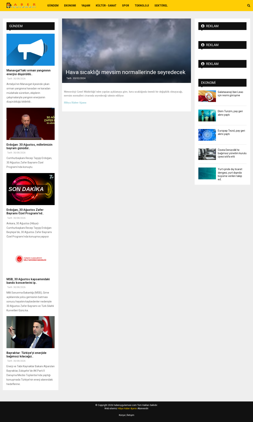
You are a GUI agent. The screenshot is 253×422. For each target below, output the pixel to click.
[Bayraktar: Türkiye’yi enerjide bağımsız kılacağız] (30, 332)
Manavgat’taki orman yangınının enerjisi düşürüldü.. (28, 72)
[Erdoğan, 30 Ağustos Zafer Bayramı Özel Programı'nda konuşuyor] (30, 189)
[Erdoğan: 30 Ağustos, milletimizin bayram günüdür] (30, 124)
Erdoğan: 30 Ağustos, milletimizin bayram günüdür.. (29, 146)
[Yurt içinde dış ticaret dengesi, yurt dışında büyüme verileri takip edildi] (207, 173)
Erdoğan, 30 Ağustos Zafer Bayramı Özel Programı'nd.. (25, 211)
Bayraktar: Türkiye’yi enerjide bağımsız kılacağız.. (26, 354)
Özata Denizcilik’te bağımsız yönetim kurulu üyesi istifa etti (232, 153)
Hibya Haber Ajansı (127, 408)
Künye (122, 415)
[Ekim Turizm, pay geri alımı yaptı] (207, 115)
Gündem (53, 5)
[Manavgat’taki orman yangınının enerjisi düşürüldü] (30, 50)
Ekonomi (70, 5)
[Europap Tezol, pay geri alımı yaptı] (207, 135)
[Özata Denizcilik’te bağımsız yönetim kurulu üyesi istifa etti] (207, 154)
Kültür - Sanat (106, 5)
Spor (125, 5)
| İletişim (129, 415)
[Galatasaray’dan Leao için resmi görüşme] (207, 96)
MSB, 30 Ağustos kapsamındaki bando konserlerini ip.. (28, 280)
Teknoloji (142, 5)
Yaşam (85, 5)
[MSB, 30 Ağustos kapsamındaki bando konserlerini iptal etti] (30, 258)
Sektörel (161, 5)
